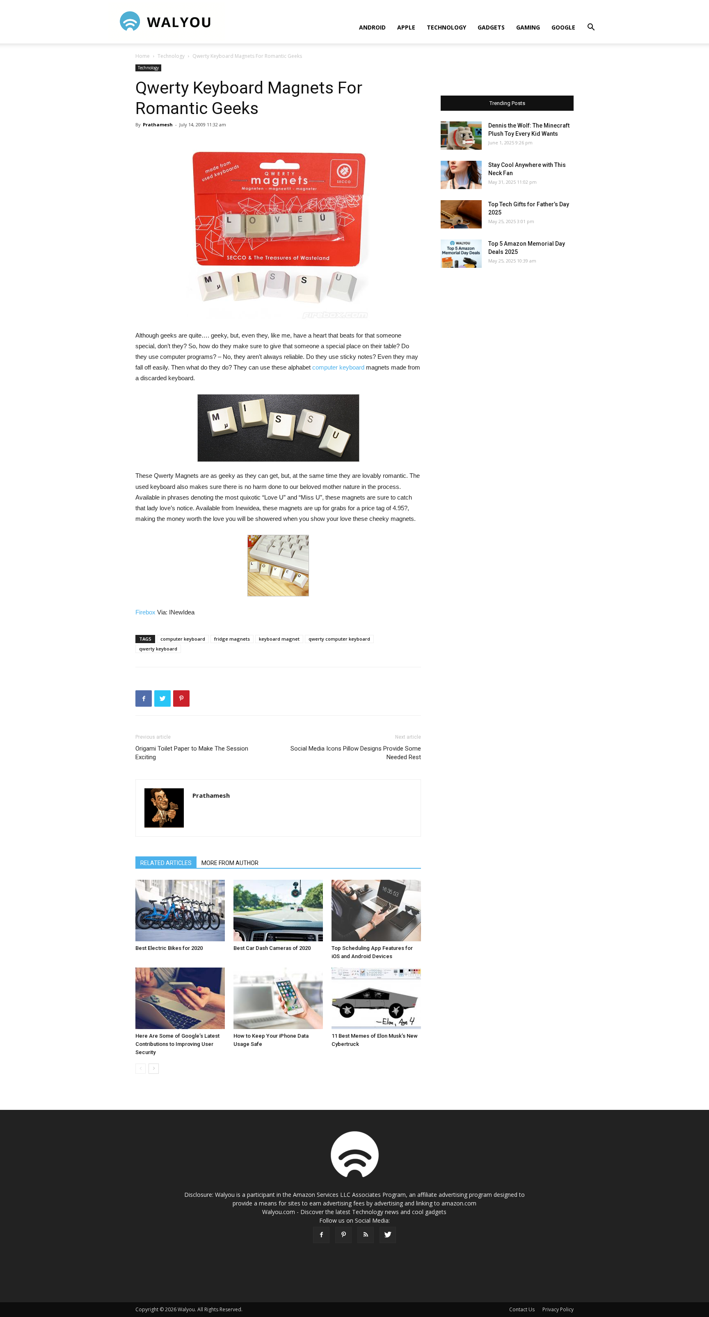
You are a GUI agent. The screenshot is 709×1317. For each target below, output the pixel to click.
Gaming (528, 27)
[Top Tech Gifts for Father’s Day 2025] (461, 214)
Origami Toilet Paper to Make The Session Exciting (191, 753)
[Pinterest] (343, 1235)
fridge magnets (232, 639)
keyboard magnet (279, 639)
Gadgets (491, 27)
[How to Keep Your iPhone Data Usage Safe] (278, 998)
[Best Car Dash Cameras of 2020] (278, 910)
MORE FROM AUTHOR (229, 863)
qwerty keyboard (158, 649)
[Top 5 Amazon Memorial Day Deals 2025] (461, 254)
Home (142, 55)
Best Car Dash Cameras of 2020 (272, 948)
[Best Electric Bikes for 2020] (180, 910)
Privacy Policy (558, 1309)
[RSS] (365, 1235)
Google (563, 27)
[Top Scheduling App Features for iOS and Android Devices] (376, 910)
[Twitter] (388, 1235)
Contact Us (522, 1309)
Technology (446, 27)
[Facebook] (321, 1235)
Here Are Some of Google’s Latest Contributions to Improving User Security (177, 1044)
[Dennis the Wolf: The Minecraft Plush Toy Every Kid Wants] (461, 135)
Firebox (145, 612)
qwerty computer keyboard (339, 639)
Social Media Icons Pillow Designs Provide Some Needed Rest (355, 753)
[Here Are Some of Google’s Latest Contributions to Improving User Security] (180, 998)
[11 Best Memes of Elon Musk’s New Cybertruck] (376, 998)
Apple (406, 27)
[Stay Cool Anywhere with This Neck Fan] (461, 175)
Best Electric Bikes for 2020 (169, 948)
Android (372, 27)
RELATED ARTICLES (166, 863)
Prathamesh (158, 124)
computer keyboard (338, 367)
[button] (591, 28)
